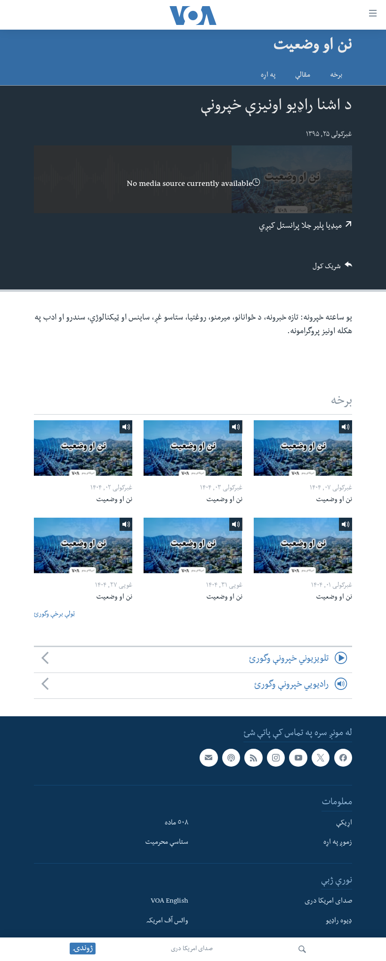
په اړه (268, 76)
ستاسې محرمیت (166, 843)
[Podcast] (231, 758)
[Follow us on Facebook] (343, 758)
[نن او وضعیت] (303, 448)
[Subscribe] (208, 758)
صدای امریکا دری (192, 949)
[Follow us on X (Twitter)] (321, 758)
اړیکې (344, 823)
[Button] (332, 269)
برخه (336, 76)
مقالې (302, 76)
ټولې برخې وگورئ (54, 615)
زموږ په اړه (337, 843)
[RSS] (253, 758)
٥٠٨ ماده (176, 823)
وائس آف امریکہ (167, 921)
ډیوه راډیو (339, 921)
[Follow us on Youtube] (298, 758)
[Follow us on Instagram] (276, 758)
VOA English (169, 901)
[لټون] (302, 949)
